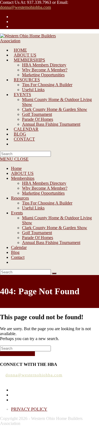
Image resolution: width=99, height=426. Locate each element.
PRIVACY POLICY (29, 409)
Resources (20, 198)
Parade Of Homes (37, 237)
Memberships (22, 178)
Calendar (19, 247)
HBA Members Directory (44, 183)
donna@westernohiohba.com (25, 7)
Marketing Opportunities (43, 193)
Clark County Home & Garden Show (54, 227)
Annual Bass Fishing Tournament (51, 242)
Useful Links (33, 208)
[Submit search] (54, 273)
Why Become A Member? (44, 188)
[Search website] (13, 144)
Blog (15, 252)
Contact (17, 257)
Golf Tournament (37, 232)
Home (16, 168)
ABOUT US (22, 173)
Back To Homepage (17, 353)
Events (17, 213)
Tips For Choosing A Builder (47, 203)
